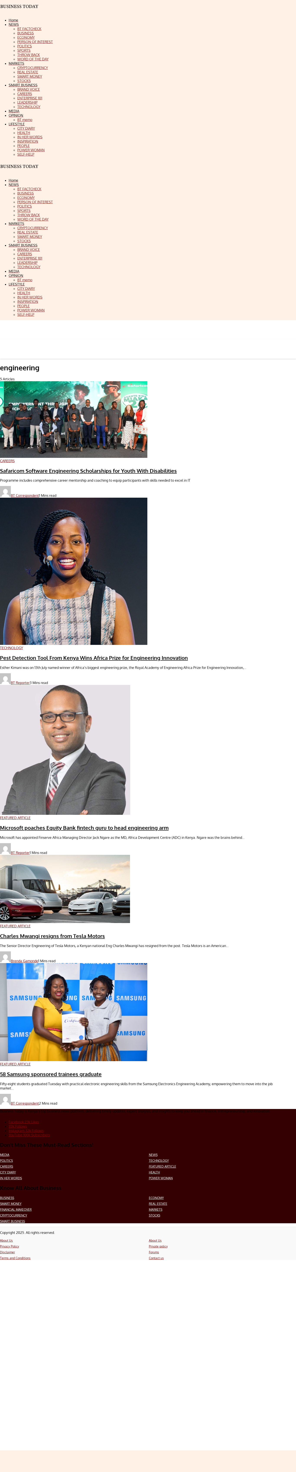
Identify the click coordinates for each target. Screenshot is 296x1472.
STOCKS (154, 1215)
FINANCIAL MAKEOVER (16, 1209)
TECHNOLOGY (159, 1160)
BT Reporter (20, 683)
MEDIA (4, 1155)
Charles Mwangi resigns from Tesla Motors (52, 936)
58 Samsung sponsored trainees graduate (51, 1074)
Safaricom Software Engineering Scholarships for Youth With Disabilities (88, 470)
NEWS (153, 1155)
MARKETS (155, 1209)
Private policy (158, 1246)
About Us (6, 1240)
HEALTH (154, 1172)
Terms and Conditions (15, 1258)
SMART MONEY (10, 1204)
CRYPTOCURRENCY (13, 1215)
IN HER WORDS (11, 1178)
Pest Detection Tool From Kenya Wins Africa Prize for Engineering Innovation (94, 657)
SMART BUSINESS (12, 1221)
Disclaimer (7, 1252)
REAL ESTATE (158, 1204)
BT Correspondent (25, 495)
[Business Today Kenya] (19, 170)
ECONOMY (156, 1198)
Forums (154, 1252)
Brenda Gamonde (24, 961)
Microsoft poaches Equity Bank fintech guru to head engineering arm (84, 827)
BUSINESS (7, 1198)
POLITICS (6, 1160)
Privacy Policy (9, 1246)
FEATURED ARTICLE (162, 1166)
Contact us (156, 1258)
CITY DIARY (8, 1172)
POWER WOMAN (161, 1178)
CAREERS (6, 1166)
